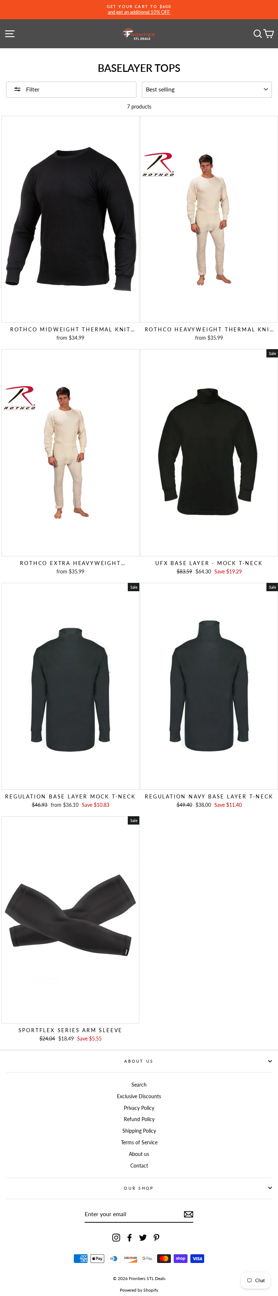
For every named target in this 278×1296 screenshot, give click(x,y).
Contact (139, 1165)
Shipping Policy (139, 1131)
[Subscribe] (188, 1214)
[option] (139, 10)
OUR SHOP (139, 1188)
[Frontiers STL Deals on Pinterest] (156, 1238)
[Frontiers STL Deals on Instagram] (116, 1238)
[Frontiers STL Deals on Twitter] (143, 1238)
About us (139, 1154)
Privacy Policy (139, 1108)
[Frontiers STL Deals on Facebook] (130, 1238)
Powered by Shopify (139, 1290)
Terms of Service (139, 1142)
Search (139, 1085)
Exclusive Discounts (139, 1096)
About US (138, 1061)
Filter (32, 89)
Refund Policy (139, 1119)
